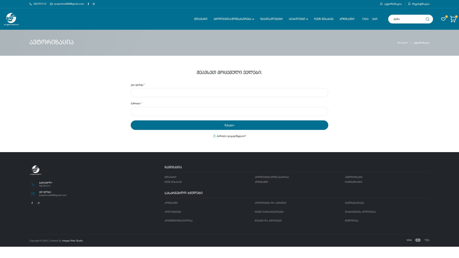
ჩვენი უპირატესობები (269, 212)
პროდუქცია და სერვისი (270, 203)
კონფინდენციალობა (179, 220)
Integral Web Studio (72, 240)
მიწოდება (352, 220)
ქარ (374, 19)
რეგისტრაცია (421, 4)
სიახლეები (297, 19)
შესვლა (229, 125)
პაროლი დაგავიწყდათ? (231, 135)
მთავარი (200, 19)
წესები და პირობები (268, 220)
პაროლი (136, 103)
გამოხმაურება (354, 203)
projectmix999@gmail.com (69, 4)
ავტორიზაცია (393, 4)
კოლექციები (173, 212)
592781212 (40, 4)
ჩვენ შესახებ (323, 19)
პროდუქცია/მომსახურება (232, 19)
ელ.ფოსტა (138, 84)
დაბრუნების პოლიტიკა (360, 212)
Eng (365, 19)
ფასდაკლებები (271, 19)
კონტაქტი (346, 19)
